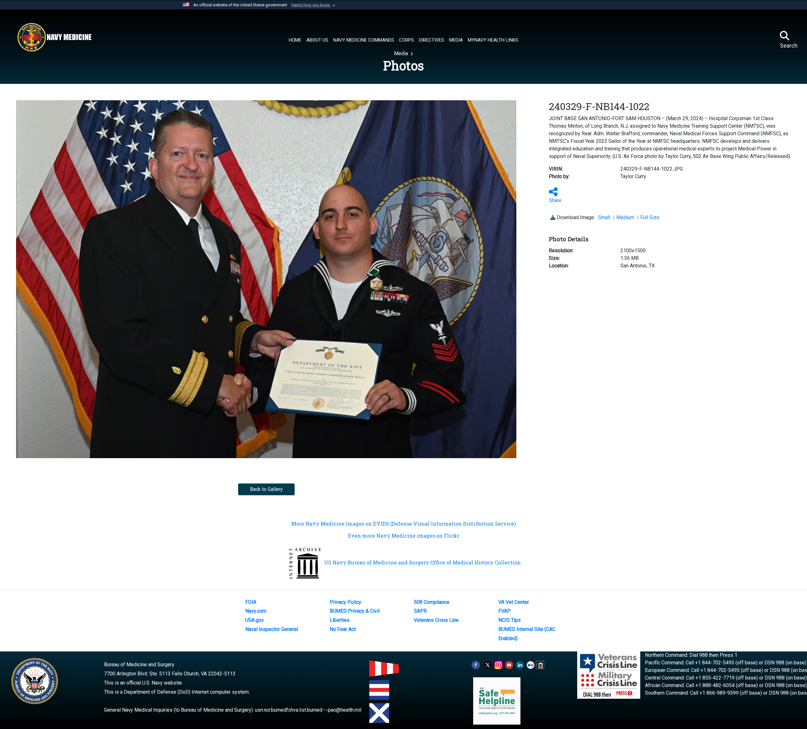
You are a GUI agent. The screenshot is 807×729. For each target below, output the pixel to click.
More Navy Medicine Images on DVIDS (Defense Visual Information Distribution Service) (403, 523)
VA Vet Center (513, 602)
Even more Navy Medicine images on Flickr (403, 535)
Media (401, 53)
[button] (314, 5)
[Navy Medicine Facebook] (476, 665)
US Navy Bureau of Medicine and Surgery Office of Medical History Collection (422, 562)
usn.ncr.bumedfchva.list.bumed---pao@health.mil (308, 710)
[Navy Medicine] (54, 37)
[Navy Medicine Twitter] (488, 665)
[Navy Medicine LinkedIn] (520, 665)
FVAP (504, 611)
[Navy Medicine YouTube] (509, 665)
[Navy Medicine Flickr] (530, 665)
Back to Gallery (266, 489)
